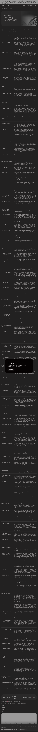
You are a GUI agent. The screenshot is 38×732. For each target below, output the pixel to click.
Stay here (11, 369)
